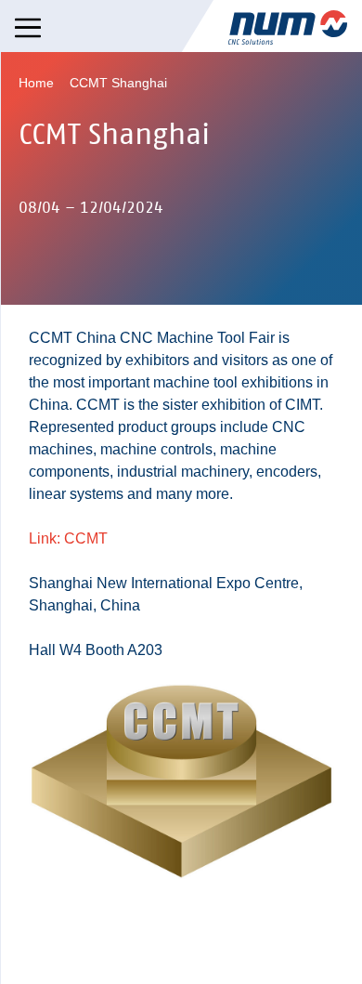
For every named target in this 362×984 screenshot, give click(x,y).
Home (36, 82)
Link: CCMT (68, 538)
